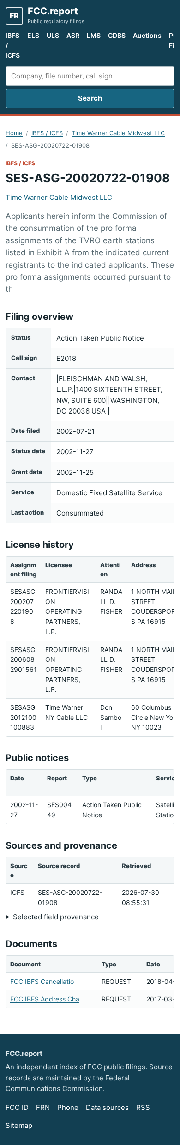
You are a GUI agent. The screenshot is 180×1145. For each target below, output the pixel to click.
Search (90, 98)
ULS (53, 35)
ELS (33, 35)
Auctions (147, 35)
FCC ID (17, 1107)
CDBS (117, 35)
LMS (94, 35)
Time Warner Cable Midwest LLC (118, 133)
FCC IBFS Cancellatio (42, 981)
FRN (43, 1107)
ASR (72, 35)
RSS (143, 1107)
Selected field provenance (56, 916)
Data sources (107, 1107)
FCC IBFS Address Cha (44, 999)
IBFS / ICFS (13, 45)
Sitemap (19, 1125)
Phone (67, 1107)
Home (14, 133)
